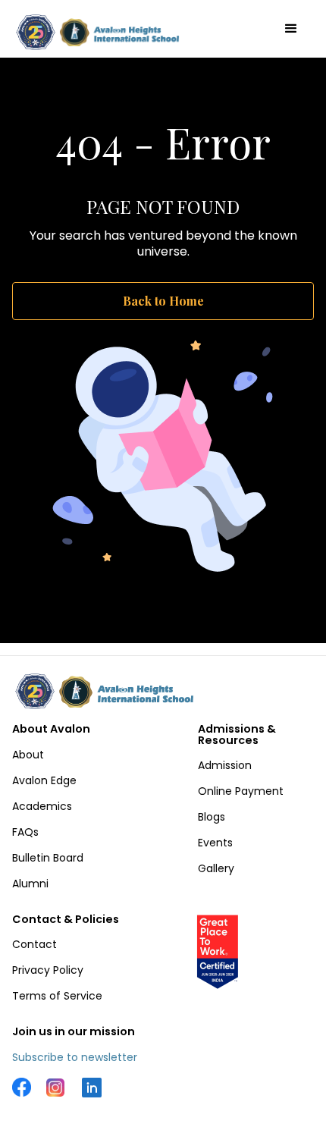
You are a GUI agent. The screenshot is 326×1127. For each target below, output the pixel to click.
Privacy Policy (47, 970)
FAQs (25, 832)
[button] (291, 29)
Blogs (211, 816)
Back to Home (163, 301)
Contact (34, 944)
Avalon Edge (44, 780)
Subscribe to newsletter (74, 1057)
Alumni (30, 883)
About (28, 754)
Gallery (216, 868)
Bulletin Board (47, 857)
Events (215, 842)
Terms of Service (57, 995)
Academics (42, 806)
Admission (225, 765)
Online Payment (241, 791)
